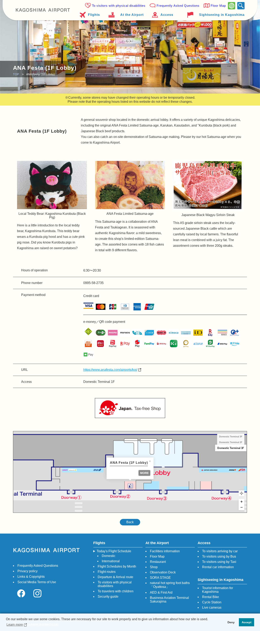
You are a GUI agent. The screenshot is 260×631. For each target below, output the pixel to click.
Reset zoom (241, 493)
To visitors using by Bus (219, 556)
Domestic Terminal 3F (230, 436)
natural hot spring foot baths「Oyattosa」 (170, 584)
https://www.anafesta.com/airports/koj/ (110, 369)
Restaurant (158, 561)
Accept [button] (246, 622)
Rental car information (218, 567)
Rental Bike (210, 597)
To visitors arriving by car (220, 551)
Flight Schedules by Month (117, 566)
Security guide (108, 596)
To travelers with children (115, 591)
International (111, 561)
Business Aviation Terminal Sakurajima (169, 599)
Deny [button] (231, 622)
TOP (16, 74)
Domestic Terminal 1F (230, 448)
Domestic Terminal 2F (230, 442)
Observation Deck (163, 572)
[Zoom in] (241, 501)
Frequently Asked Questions (178, 5)
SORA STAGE (160, 577)
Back (130, 522)
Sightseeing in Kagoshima (222, 14)
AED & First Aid (161, 592)
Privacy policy (27, 571)
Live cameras (211, 607)
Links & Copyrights (31, 576)
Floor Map (218, 5)
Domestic (108, 556)
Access (166, 14)
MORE (144, 473)
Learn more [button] (14, 624)
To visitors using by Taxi (219, 561)
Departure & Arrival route (115, 577)
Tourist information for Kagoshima (217, 589)
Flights (94, 14)
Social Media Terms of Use (36, 582)
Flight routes (107, 571)
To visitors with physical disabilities (118, 5)
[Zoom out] (241, 507)
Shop (154, 567)
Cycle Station (211, 602)
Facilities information (165, 551)
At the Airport (131, 14)
